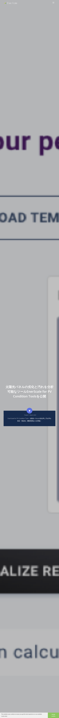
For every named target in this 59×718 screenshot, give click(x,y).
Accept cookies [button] (53, 715)
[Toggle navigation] (53, 2)
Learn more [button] (4, 716)
